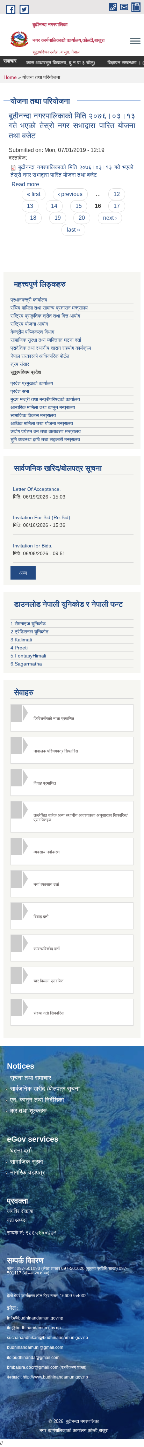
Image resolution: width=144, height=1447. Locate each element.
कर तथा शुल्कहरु (28, 1110)
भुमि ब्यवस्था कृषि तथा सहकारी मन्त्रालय (45, 439)
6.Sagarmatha (26, 664)
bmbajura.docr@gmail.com (32, 1367)
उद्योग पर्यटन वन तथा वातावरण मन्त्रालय (45, 431)
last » (73, 230)
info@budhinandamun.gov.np (35, 1318)
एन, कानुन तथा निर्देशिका (37, 1100)
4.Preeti (19, 647)
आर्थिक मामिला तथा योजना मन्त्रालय (41, 423)
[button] (72, 718)
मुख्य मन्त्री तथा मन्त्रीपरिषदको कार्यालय (45, 399)
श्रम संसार (19, 364)
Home (10, 77)
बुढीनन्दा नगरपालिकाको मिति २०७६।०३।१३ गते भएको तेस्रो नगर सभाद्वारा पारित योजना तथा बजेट (72, 125)
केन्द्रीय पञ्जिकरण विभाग (32, 332)
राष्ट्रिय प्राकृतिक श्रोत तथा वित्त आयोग (45, 316)
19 (58, 218)
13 (30, 206)
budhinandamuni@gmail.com (35, 1347)
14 (54, 206)
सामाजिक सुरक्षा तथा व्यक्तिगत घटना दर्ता (45, 340)
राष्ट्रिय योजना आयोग (29, 324)
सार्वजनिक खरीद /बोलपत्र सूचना (45, 1088)
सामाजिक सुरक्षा (26, 1161)
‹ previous (70, 194)
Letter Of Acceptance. (37, 489)
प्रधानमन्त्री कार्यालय (28, 300)
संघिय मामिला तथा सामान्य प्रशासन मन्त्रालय (49, 308)
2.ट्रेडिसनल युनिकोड (29, 631)
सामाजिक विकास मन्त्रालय (33, 415)
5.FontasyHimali (28, 656)
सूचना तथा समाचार (30, 1078)
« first (33, 194)
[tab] (72, 718)
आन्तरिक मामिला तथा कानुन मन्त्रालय (42, 407)
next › (110, 218)
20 (82, 218)
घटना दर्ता (21, 1150)
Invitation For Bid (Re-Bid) (41, 517)
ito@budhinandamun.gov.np (34, 1327)
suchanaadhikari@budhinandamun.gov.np (47, 1337)
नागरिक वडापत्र (27, 1172)
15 (78, 206)
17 (117, 206)
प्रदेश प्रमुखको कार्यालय (31, 383)
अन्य (23, 573)
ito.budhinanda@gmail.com (33, 1357)
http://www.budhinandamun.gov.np (55, 1377)
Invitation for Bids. (32, 545)
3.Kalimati (21, 639)
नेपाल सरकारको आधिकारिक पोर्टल (39, 356)
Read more (25, 184)
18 (33, 218)
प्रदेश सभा (19, 391)
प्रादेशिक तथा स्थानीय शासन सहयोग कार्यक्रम (50, 348)
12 (117, 194)
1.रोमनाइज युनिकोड (28, 623)
